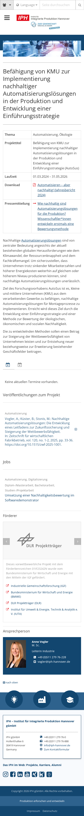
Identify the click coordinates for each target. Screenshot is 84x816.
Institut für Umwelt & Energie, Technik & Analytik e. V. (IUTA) (44, 612)
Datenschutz (50, 811)
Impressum (33, 811)
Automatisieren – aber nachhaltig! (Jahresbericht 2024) (56, 190)
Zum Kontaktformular (56, 749)
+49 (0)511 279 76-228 (52, 657)
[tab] (8, 365)
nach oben (11, 682)
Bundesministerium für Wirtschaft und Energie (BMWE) (42, 594)
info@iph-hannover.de (57, 745)
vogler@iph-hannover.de (54, 661)
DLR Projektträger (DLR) (26, 603)
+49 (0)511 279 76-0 (55, 737)
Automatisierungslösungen (41, 240)
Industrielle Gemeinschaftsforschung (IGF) (38, 586)
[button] (14, 699)
